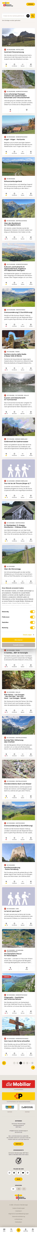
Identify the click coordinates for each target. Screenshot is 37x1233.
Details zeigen (27, 634)
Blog (18, 1179)
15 (32, 1063)
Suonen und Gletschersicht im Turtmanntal (14, 398)
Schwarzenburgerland (13, 181)
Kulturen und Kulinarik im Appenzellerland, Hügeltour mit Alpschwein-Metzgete (15, 268)
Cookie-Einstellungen (18, 1208)
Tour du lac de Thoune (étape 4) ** (17, 483)
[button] (18, 1230)
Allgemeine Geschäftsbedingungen (18, 1213)
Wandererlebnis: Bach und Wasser (17, 784)
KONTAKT (18, 1144)
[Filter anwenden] (32, 16)
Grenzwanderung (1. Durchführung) (18, 312)
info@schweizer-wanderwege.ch (18, 1130)
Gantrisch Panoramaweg (14, 52)
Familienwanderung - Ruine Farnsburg (12, 868)
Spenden (30, 4)
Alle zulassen (19, 640)
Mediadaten (18, 1222)
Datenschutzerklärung (18, 1216)
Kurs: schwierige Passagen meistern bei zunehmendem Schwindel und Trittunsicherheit (17, 95)
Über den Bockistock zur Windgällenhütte (12, 224)
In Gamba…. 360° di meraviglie (16, 653)
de (13, 1189)
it (24, 1189)
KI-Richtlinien (18, 1219)
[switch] (32, 617)
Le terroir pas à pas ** (12, 911)
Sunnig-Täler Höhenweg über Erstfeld (13, 741)
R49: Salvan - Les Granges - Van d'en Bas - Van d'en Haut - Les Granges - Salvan (15, 696)
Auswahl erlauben (18, 645)
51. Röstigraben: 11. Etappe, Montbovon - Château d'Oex (15, 526)
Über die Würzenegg (12, 569)
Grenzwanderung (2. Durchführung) (18, 826)
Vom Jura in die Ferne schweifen (17, 1041)
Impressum (18, 1211)
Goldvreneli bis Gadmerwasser (16, 441)
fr (19, 1189)
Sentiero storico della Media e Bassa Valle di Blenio (15, 355)
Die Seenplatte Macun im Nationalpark (13, 954)
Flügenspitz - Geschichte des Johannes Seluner (14, 998)
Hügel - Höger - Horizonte (14, 139)
